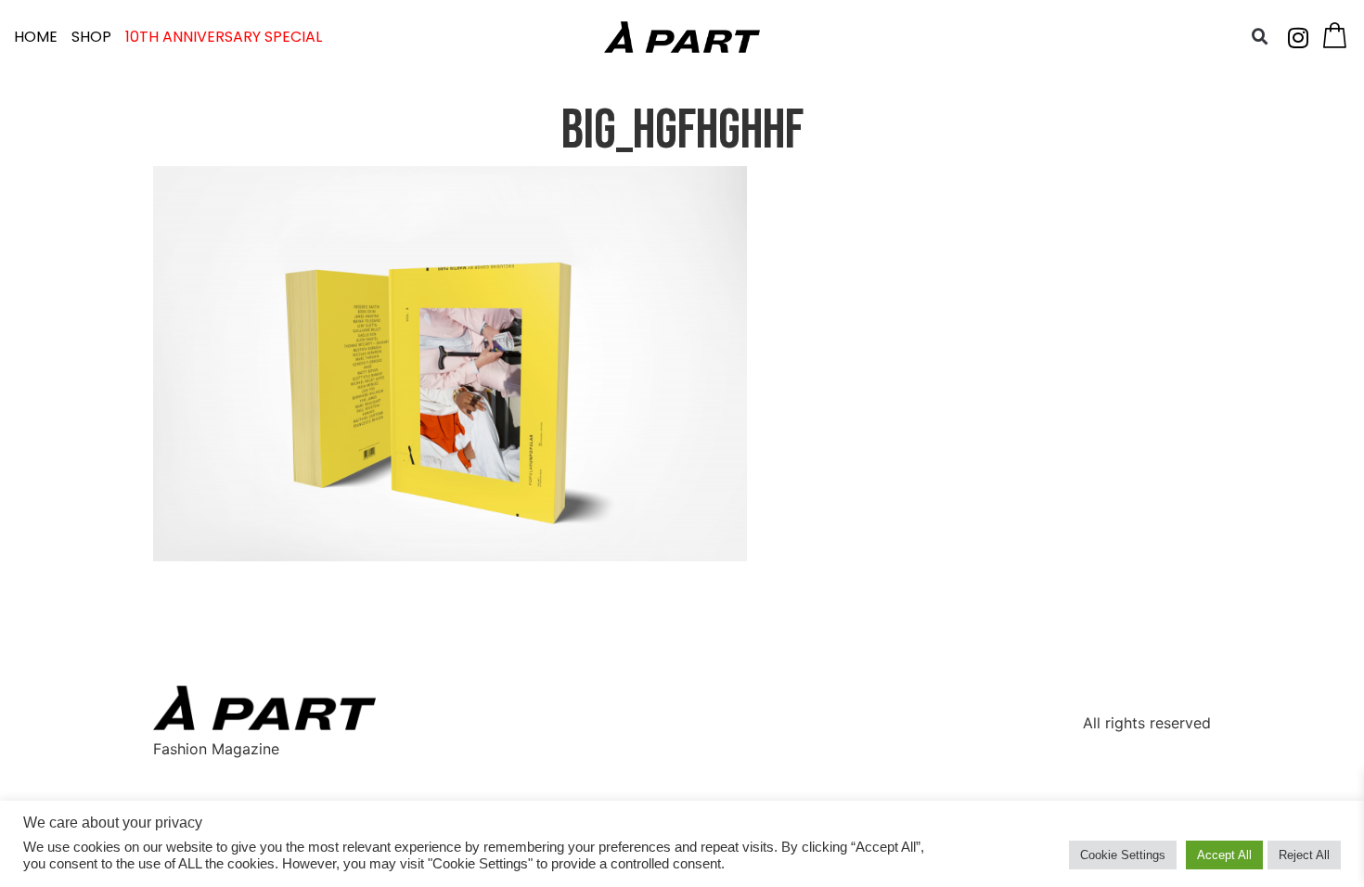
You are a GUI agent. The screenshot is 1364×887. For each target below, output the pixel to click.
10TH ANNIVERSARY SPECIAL (223, 36)
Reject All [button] (1304, 855)
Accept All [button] (1224, 855)
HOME (36, 36)
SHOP (91, 36)
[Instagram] (1298, 37)
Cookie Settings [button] (1122, 855)
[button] (1260, 37)
